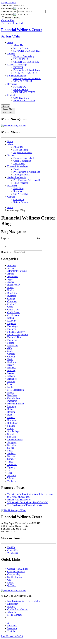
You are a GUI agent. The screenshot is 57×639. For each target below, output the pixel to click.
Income (10, 373)
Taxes (10, 461)
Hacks (10, 359)
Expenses (11, 323)
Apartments (12, 276)
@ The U (11, 585)
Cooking (11, 304)
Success (11, 456)
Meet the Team (20, 48)
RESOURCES (20, 89)
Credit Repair (13, 312)
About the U (13, 612)
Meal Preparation (15, 389)
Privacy (11, 606)
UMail (10, 582)
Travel (10, 470)
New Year (12, 395)
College (11, 298)
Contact (11, 95)
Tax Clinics (19, 163)
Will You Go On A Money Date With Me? (27, 502)
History (10, 365)
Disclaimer (12, 603)
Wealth (10, 478)
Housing (11, 370)
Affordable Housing (17, 271)
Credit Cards (13, 309)
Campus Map (13, 574)
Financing (12, 340)
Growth (11, 356)
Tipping (11, 467)
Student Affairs (10, 36)
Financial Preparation (17, 334)
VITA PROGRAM (22, 81)
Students (11, 453)
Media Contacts (14, 615)
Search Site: (7, 5)
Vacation (11, 475)
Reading (11, 412)
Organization (13, 398)
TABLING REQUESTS (25, 73)
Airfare (10, 273)
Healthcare (12, 362)
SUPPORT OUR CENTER (26, 50)
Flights (10, 342)
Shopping (12, 442)
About (10, 42)
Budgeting (12, 293)
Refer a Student (20, 202)
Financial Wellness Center (21, 30)
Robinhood (12, 423)
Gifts (9, 348)
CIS (9, 579)
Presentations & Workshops (26, 70)
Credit (10, 307)
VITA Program (20, 183)
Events (17, 169)
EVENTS (18, 67)
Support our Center (22, 152)
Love (9, 384)
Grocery (11, 354)
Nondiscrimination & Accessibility (23, 601)
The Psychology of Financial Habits (24, 505)
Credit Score (13, 315)
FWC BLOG (19, 86)
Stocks (10, 448)
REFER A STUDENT (24, 100)
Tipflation (12, 464)
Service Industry (15, 439)
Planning (11, 406)
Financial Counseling (23, 56)
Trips (9, 472)
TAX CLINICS (21, 59)
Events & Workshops (17, 166)
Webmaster (12, 553)
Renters (11, 417)
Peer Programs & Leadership (27, 78)
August (10, 282)
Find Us (11, 547)
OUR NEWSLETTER (24, 92)
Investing (11, 381)
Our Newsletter (20, 194)
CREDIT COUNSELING (26, 62)
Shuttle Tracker (14, 577)
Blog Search (7, 252)
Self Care (11, 436)
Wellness (11, 481)
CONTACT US (21, 97)
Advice (10, 268)
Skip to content (8, 2)
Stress (10, 450)
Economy (12, 320)
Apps (9, 279)
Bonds (10, 287)
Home (10, 141)
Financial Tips (14, 337)
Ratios (10, 409)
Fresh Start (12, 345)
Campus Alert (7, 20)
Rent (9, 414)
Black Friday (13, 284)
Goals (10, 351)
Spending (11, 445)
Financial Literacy (16, 331)
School (10, 434)
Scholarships (13, 431)
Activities (11, 265)
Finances (11, 329)
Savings (11, 425)
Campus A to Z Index (17, 568)
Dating (10, 318)
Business (11, 295)
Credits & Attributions (17, 609)
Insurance (12, 378)
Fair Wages (12, 326)
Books (10, 290)
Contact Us (18, 199)
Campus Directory (16, 571)
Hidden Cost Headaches (19, 499)
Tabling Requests (21, 174)
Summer (11, 459)
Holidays (11, 367)
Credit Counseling (22, 160)
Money (10, 392)
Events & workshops (17, 64)
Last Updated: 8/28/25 (12, 636)
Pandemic (12, 401)
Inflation (11, 376)
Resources (12, 84)
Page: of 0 (20, 238)
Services (11, 53)
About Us (18, 45)
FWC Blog (18, 188)
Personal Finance (15, 403)
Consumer (12, 301)
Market (10, 387)
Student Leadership (16, 75)
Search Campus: (9, 11)
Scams (10, 428)
